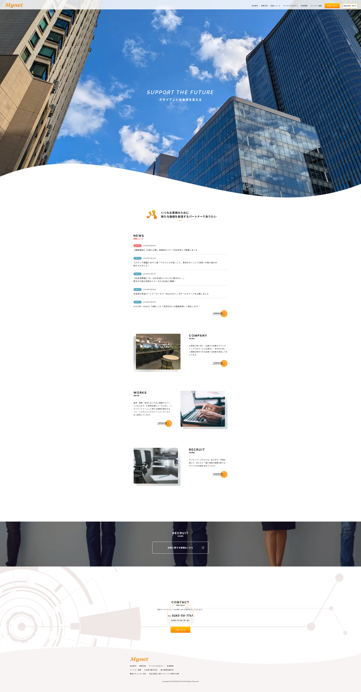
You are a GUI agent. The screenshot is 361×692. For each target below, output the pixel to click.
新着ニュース (275, 6)
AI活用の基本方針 (150, 670)
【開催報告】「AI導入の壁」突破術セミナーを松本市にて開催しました (165, 250)
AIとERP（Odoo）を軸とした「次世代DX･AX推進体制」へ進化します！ (166, 306)
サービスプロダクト (290, 6)
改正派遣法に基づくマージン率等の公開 (164, 674)
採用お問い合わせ (350, 6)
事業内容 (264, 6)
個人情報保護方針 (167, 670)
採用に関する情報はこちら (180, 547)
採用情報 (304, 6)
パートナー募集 (316, 6)
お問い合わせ (332, 6)
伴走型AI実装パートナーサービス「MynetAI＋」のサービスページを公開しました (171, 293)
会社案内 (255, 6)
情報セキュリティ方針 (138, 674)
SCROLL (180, 186)
